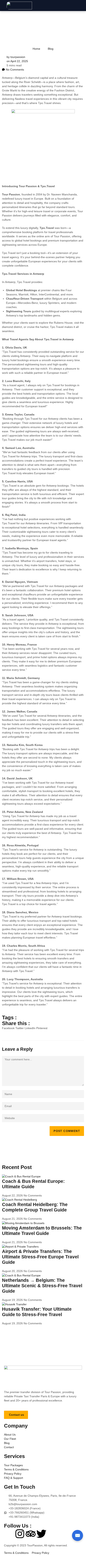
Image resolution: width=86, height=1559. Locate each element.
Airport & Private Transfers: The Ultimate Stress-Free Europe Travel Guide (40, 1257)
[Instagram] (20, 1534)
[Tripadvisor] (31, 1534)
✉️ (77, 1535)
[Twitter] (41, 1534)
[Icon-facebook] (9, 1534)
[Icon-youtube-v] (52, 1534)
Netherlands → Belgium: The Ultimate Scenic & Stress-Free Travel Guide (42, 1286)
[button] (83, 5)
